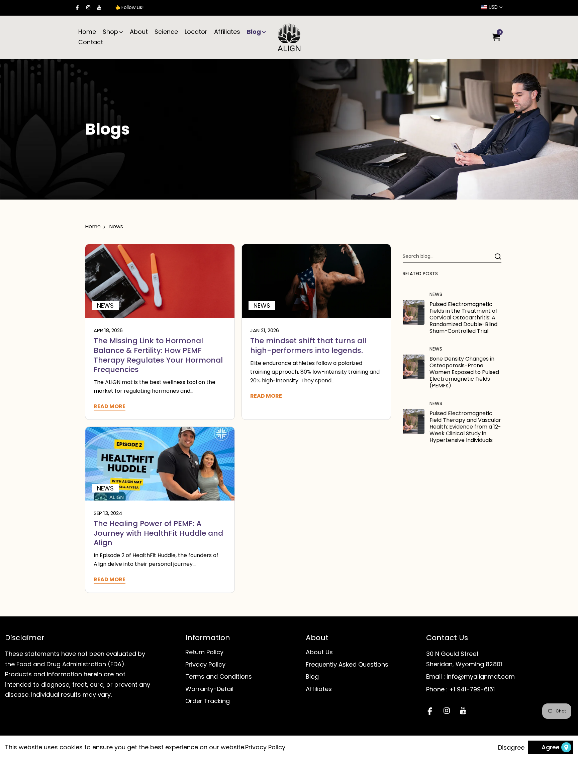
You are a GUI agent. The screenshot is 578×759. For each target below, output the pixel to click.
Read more (109, 406)
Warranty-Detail (209, 689)
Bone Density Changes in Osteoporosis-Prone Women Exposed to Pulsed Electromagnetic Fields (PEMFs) (464, 372)
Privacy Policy (205, 664)
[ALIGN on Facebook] (77, 7)
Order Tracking (207, 701)
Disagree (511, 747)
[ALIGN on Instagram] (88, 7)
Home (87, 31)
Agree (551, 747)
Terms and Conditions (218, 676)
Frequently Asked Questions (347, 664)
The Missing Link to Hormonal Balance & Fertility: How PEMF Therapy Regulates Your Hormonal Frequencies (158, 355)
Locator (196, 31)
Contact (90, 42)
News (435, 294)
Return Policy (204, 652)
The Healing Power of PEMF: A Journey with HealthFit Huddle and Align (158, 533)
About (139, 31)
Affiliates (227, 31)
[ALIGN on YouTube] (99, 7)
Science (166, 31)
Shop (110, 31)
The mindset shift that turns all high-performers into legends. (308, 345)
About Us (319, 652)
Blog (254, 31)
